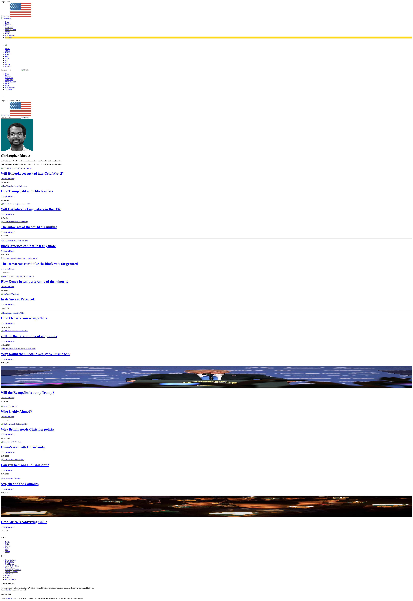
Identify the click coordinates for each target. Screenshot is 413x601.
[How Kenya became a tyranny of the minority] (17, 276)
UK (6, 60)
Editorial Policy (10, 579)
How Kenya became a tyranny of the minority (34, 281)
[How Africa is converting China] (12, 313)
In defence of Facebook (18, 299)
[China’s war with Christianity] (11, 442)
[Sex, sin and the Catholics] (10, 479)
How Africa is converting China (24, 318)
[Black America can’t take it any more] (14, 240)
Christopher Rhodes (7, 179)
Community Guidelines (13, 570)
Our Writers (9, 28)
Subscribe (8, 37)
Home (7, 22)
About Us (8, 577)
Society (7, 58)
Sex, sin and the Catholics (20, 484)
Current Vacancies (11, 572)
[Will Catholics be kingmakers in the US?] (15, 204)
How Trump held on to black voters (27, 191)
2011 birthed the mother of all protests (29, 336)
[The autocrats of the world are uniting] (14, 222)
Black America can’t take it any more (28, 246)
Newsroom (9, 26)
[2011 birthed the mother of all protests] (14, 331)
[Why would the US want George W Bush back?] (18, 349)
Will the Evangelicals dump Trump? (27, 393)
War (6, 56)
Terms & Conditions (12, 566)
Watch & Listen (10, 30)
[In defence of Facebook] (10, 294)
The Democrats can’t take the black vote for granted (39, 264)
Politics (7, 49)
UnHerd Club (10, 35)
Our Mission (9, 564)
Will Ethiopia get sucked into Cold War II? (32, 173)
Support (8, 575)
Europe (7, 64)
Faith (7, 54)
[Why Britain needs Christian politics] (14, 424)
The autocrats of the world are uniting (29, 227)
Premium (8, 66)
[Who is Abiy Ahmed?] (9, 406)
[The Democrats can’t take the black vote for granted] (19, 258)
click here (9, 590)
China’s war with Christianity (23, 447)
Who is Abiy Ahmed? (16, 411)
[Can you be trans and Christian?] (12, 460)
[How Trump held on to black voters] (14, 186)
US (6, 62)
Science (7, 53)
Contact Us (9, 574)
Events (7, 32)
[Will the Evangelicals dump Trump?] (206, 387)
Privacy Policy (10, 568)
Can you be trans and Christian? (25, 465)
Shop (7, 34)
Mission (8, 24)
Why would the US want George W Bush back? (35, 354)
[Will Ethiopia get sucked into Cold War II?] (16, 168)
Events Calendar (10, 560)
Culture (7, 51)
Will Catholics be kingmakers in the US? (31, 209)
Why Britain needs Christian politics (28, 429)
